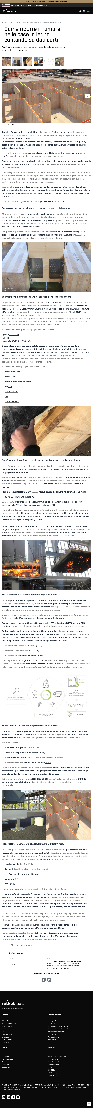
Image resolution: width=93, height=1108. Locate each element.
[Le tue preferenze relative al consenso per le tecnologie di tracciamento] (89, 1104)
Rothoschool (6, 1062)
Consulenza (6, 1064)
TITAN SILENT (69, 966)
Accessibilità (52, 1040)
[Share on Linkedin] (49, 980)
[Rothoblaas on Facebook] (3, 1097)
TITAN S (61, 966)
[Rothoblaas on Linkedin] (8, 1097)
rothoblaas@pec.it (13, 1089)
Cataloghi (5, 1056)
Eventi (50, 1067)
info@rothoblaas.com (82, 1087)
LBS (63, 961)
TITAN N (65, 964)
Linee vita (5, 1037)
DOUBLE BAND (52, 961)
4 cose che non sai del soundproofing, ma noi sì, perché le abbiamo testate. (41, 22)
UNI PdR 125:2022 (54, 1075)
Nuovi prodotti (7, 1040)
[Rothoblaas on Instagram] (13, 1097)
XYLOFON (14, 335)
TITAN (48, 763)
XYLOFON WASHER (20, 341)
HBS (8, 338)
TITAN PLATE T (52, 966)
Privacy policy (53, 1021)
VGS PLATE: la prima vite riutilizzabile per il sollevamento (46, 1)
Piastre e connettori (9, 1023)
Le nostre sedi (53, 1059)
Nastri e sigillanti (7, 1026)
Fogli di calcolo (7, 1059)
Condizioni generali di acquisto (59, 1026)
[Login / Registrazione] (84, 11)
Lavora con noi (53, 1064)
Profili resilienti (7, 1034)
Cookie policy (53, 1023)
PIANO (5, 355)
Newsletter (6, 1067)
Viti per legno (6, 1021)
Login (4, 1054)
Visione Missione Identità (57, 1056)
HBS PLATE (6, 1042)
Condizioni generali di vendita (58, 1029)
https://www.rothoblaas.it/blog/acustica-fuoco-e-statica (29, 939)
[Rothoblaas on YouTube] (18, 1097)
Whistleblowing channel (56, 1031)
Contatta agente (54, 1062)
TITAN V (78, 966)
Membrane (6, 1029)
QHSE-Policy (52, 1073)
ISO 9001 (51, 1070)
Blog (13, 22)
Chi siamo (51, 1054)
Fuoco (4, 1031)
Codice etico (52, 1034)
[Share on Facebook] (44, 980)
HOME (4, 22)
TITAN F (58, 964)
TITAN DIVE (51, 964)
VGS (10, 387)
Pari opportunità (53, 1037)
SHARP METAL (76, 961)
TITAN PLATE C (74, 964)
